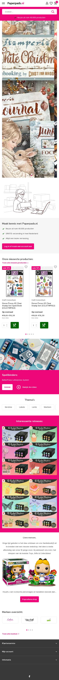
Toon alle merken (9, 634)
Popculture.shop (29, 599)
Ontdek (7, 387)
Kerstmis (8, 407)
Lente (34, 407)
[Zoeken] (53, 11)
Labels (22, 407)
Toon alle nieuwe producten (14, 263)
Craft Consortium (9, 300)
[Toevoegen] (15, 325)
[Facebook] (29, 676)
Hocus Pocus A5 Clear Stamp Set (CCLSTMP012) (43, 304)
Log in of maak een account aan (18, 246)
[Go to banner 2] (29, 503)
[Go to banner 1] (29, 450)
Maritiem (47, 407)
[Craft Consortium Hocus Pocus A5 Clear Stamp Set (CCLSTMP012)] (44, 281)
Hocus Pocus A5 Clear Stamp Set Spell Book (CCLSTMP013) (12, 305)
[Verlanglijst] (51, 3)
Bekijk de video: (29, 387)
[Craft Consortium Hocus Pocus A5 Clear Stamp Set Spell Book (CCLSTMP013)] (14, 281)
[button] (28, 175)
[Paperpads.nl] (16, 3)
